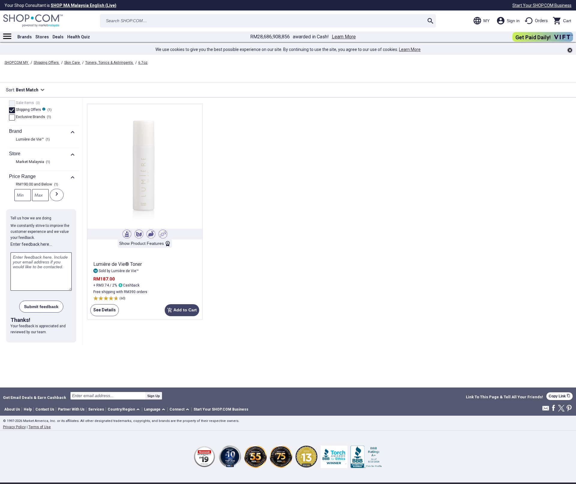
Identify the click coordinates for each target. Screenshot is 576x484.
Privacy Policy (14, 427)
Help (28, 409)
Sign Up (153, 396)
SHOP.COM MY (16, 63)
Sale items (27, 103)
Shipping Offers (47, 63)
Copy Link (559, 396)
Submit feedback (41, 306)
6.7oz (143, 63)
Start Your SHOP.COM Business (542, 5)
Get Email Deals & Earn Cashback (34, 397)
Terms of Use (39, 427)
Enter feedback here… (31, 244)
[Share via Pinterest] (569, 408)
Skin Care (72, 63)
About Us (12, 409)
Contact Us (44, 409)
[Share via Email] (545, 410)
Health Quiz (78, 36)
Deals (58, 36)
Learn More (344, 36)
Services (96, 409)
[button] (124, 409)
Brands (24, 36)
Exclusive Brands (32, 117)
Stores (42, 36)
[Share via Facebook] (553, 408)
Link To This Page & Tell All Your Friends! (504, 397)
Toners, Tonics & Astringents (109, 63)
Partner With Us (71, 409)
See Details (103, 311)
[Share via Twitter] (561, 408)
